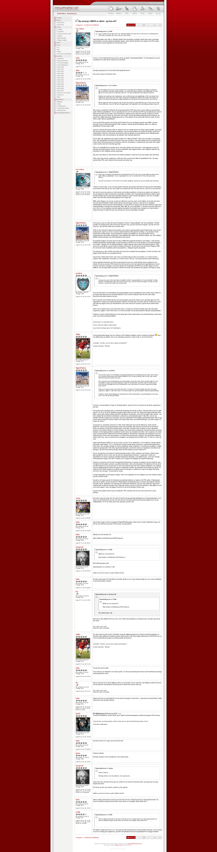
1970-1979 (60, 82)
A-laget (58, 27)
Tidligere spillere (62, 40)
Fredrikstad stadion (63, 108)
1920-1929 (60, 71)
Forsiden (59, 17)
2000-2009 (60, 88)
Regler (59, 51)
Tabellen (59, 36)
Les (58, 47)
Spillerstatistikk (61, 38)
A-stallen (59, 29)
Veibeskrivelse (61, 110)
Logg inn (152, 3)
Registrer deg (159, 3)
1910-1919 (60, 69)
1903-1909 (60, 67)
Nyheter (58, 20)
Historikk (59, 56)
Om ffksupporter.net (62, 112)
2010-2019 (60, 90)
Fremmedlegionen (62, 65)
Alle (160, 25)
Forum (58, 45)
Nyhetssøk (60, 24)
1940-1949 (60, 75)
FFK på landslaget (62, 63)
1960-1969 (60, 80)
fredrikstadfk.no (61, 13)
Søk (58, 49)
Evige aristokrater (62, 60)
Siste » (155, 25)
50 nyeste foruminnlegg (64, 53)
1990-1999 (60, 86)
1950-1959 (60, 78)
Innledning (60, 58)
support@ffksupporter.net (134, 843)
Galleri (58, 42)
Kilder (59, 97)
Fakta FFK (60, 95)
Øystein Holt (118, 845)
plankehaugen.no (72, 13)
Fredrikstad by (61, 106)
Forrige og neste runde (64, 33)
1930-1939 (60, 73)
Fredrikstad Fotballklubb (91, 25)
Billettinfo (59, 102)
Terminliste (60, 31)
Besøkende (59, 99)
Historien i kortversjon (63, 92)
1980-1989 (60, 84)
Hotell (59, 104)
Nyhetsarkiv (61, 22)
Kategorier (79, 25)
